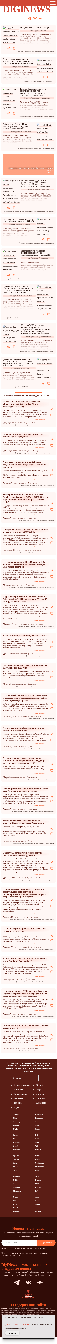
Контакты (28, 1297)
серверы (41, 779)
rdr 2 (25, 981)
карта (47, 981)
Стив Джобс (43, 243)
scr (31, 243)
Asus (37, 1197)
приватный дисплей (40, 843)
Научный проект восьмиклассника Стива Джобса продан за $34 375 (19, 220)
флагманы (52, 843)
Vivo (37, 1125)
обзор (48, 51)
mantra (35, 116)
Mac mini (37, 656)
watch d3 (37, 748)
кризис (32, 686)
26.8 (19, 1050)
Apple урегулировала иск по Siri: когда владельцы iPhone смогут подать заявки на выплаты (24, 464)
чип (53, 656)
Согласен (12, 1333)
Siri (38, 485)
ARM (37, 1201)
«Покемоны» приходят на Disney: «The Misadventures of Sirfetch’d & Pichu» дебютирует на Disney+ (22, 404)
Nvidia (26, 386)
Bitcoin (11, 317)
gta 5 (18, 981)
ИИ (13, 66)
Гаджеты (32, 30)
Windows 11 (19, 880)
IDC (29, 686)
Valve (37, 1146)
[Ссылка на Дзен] (40, 19)
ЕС (28, 811)
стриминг (52, 453)
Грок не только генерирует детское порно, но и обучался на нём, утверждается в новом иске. (18, 61)
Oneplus (16, 1176)
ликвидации (43, 351)
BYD (15, 1204)
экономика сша (50, 779)
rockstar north (30, 981)
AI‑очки (14, 811)
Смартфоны (51, 686)
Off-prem (40, 1098)
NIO (14, 1184)
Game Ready (19, 1016)
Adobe (37, 1204)
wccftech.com (41, 520)
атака (45, 552)
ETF (41, 718)
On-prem (40, 1094)
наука (38, 243)
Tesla (37, 1208)
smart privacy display (26, 843)
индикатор (31, 811)
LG (14, 1139)
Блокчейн (28, 98)
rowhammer (41, 552)
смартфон (52, 51)
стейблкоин (48, 949)
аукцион (34, 243)
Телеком (18, 1103)
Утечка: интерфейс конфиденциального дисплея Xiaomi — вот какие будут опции (23, 821)
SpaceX (16, 1159)
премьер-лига (35, 949)
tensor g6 (40, 51)
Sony (15, 1163)
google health (37, 148)
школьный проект (50, 243)
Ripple (27, 626)
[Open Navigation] (53, 3)
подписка (47, 453)
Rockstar (38, 1156)
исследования (34, 278)
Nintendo (16, 1187)
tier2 (49, 718)
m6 (34, 656)
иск (45, 485)
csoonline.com (24, 552)
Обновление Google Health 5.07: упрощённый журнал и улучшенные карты (15, 126)
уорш (50, 351)
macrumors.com (27, 243)
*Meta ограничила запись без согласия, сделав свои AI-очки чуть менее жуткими (26, 789)
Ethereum (39, 1114)
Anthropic (11, 278)
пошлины (36, 779)
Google (16, 1146)
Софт (38, 1089)
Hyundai (16, 1142)
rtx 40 (36, 520)
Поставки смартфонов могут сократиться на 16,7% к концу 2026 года (25, 666)
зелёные (39, 919)
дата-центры (22, 779)
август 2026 (33, 211)
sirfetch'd (35, 425)
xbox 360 (41, 587)
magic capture (35, 51)
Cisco (15, 1201)
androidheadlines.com (28, 148)
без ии (43, 1050)
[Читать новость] (11, 35)
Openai (38, 1212)
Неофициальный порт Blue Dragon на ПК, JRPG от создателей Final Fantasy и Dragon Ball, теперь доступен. (24, 564)
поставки (36, 686)
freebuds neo (21, 748)
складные (46, 686)
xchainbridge (32, 626)
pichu (26, 425)
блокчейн (46, 116)
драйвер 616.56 (40, 1016)
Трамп (44, 779)
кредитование (51, 626)
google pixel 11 (21, 51)
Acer (37, 1122)
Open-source (31, 1050)
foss (21, 1050)
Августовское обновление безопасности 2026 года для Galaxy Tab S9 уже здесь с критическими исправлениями (35, 183)
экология (52, 919)
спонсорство (42, 949)
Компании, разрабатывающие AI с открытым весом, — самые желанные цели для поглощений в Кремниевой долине (18, 362)
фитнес (52, 148)
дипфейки (37, 81)
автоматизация (24, 278)
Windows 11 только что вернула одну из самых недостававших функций (22, 854)
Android (21, 148)
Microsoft (17, 1191)
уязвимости (51, 211)
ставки (47, 351)
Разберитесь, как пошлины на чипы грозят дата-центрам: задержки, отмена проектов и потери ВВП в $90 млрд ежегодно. (25, 769)
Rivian (37, 1159)
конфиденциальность (49, 811)
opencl (27, 1016)
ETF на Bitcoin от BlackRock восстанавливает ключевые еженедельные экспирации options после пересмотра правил (25, 697)
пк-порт (45, 587)
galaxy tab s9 (23, 211)
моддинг (52, 520)
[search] (43, 1078)
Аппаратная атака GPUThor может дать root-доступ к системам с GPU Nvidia (25, 530)
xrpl (37, 626)
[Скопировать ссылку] (14, 48)
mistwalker (19, 587)
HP (36, 1191)
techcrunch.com (17, 278)
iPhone (27, 485)
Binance (16, 1212)
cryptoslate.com (27, 116)
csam (22, 81)
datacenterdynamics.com (13, 779)
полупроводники (29, 779)
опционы (52, 718)
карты (43, 148)
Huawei (33, 748)
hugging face (19, 386)
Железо (7, 451)
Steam (15, 1135)
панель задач (47, 880)
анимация (52, 425)
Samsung (28, 211)
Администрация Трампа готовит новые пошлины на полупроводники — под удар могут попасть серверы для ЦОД (24, 760)
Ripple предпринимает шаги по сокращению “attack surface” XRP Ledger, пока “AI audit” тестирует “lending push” (25, 599)
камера (44, 51)
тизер (46, 748)
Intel (37, 1184)
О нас (28, 1295)
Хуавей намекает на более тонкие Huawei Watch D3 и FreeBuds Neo (23, 729)
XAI (34, 81)
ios (40, 148)
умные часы (51, 748)
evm (32, 116)
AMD (37, 1139)
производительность (42, 278)
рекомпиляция (50, 587)
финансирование (50, 317)
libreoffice (24, 1050)
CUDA (13, 1016)
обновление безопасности (42, 211)
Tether (37, 1129)
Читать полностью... (40, 419)
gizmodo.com (27, 81)
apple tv (26, 453)
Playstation (39, 1167)
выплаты (42, 485)
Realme (16, 1125)
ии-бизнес (38, 386)
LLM (23, 386)
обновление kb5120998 (38, 880)
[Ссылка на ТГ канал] (29, 18)
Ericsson (16, 1150)
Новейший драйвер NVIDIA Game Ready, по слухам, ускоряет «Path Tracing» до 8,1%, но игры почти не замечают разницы (25, 993)
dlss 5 (21, 520)
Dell (36, 1135)
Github (16, 1197)
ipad (32, 656)
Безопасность (8, 550)
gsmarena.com (28, 51)
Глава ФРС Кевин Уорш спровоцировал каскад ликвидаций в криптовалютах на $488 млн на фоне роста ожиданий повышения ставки (35, 329)
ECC (29, 552)
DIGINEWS (26, 9)
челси (52, 949)
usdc (30, 949)
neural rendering (27, 520)
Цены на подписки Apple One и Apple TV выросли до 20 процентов (23, 435)
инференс (43, 386)
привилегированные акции (40, 317)
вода (29, 919)
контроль (47, 520)
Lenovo (38, 1180)
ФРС (53, 351)
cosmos (22, 116)
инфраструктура (46, 919)
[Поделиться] (8, 48)
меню (31, 880)
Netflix (15, 1129)
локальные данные (49, 1050)
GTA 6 (21, 981)
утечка (47, 843)
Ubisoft (38, 1150)
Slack (15, 1170)
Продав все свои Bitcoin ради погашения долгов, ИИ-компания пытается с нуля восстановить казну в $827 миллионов (18, 289)
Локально (8, 917)
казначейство (30, 317)
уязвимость (51, 116)
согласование (51, 278)
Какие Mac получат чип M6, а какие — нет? (25, 635)
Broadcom (39, 1118)
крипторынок (36, 351)
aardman (19, 425)
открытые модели (50, 386)
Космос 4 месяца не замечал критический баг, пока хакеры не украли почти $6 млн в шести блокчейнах (33, 92)
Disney (22, 425)
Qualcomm (39, 1163)
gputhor (32, 552)
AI (9, 317)
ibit (43, 718)
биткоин (31, 351)
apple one (22, 453)
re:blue (24, 587)
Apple (21, 243)
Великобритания (23, 919)
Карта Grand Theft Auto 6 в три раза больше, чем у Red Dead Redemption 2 (25, 959)
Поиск (52, 880)
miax (46, 718)
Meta (25, 811)
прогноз (41, 686)
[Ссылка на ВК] (35, 18)
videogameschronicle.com (43, 425)
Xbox (15, 1118)
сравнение (51, 981)
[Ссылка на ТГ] (11, 1282)
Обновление (47, 148)
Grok (31, 81)
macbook (42, 656)
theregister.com (15, 919)
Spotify (16, 1156)
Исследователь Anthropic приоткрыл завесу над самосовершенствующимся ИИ (36, 253)
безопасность (40, 116)
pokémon (30, 425)
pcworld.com (13, 880)
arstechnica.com (32, 453)
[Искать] (50, 18)
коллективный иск (50, 81)
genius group (24, 317)
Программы (8, 878)
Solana (16, 1167)
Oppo (37, 1170)
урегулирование (50, 485)
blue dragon (13, 587)
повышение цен (40, 453)
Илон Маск (42, 81)
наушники (42, 748)
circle (19, 949)
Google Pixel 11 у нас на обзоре (34, 27)
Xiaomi (33, 843)
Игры (6, 423)
